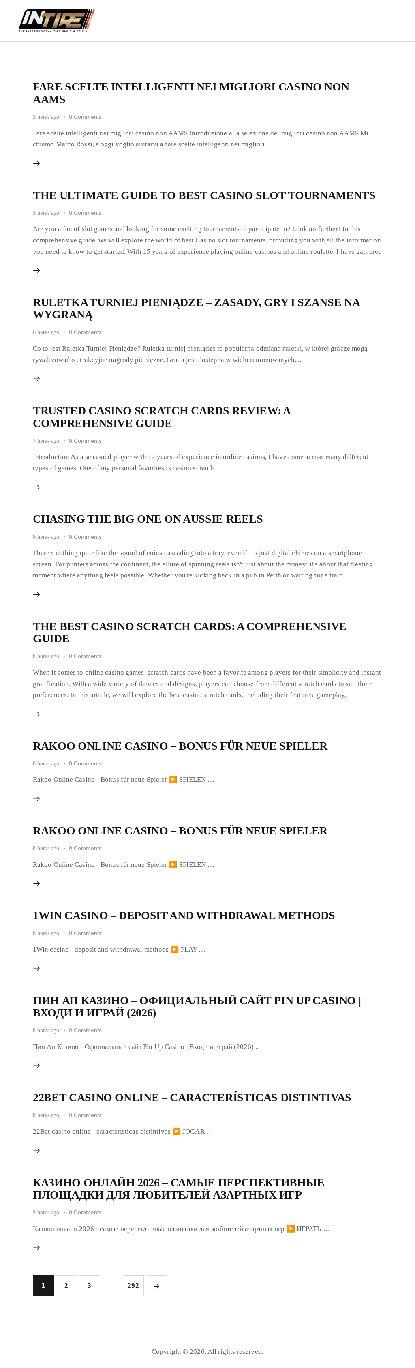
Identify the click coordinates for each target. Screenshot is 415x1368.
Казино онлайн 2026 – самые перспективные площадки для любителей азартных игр (179, 1188)
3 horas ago (46, 117)
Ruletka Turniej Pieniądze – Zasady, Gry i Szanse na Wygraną (196, 308)
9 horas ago (46, 1212)
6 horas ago (46, 332)
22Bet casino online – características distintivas (192, 1097)
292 (135, 1285)
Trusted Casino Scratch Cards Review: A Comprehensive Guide (161, 416)
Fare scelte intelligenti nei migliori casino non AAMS (191, 92)
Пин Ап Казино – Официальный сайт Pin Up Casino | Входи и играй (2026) (197, 1006)
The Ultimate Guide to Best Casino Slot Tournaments (204, 195)
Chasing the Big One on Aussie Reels (148, 518)
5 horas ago (46, 213)
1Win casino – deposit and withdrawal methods (184, 915)
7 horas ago (46, 441)
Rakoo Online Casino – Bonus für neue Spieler (180, 746)
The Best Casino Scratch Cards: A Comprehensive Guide (190, 632)
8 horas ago (46, 537)
